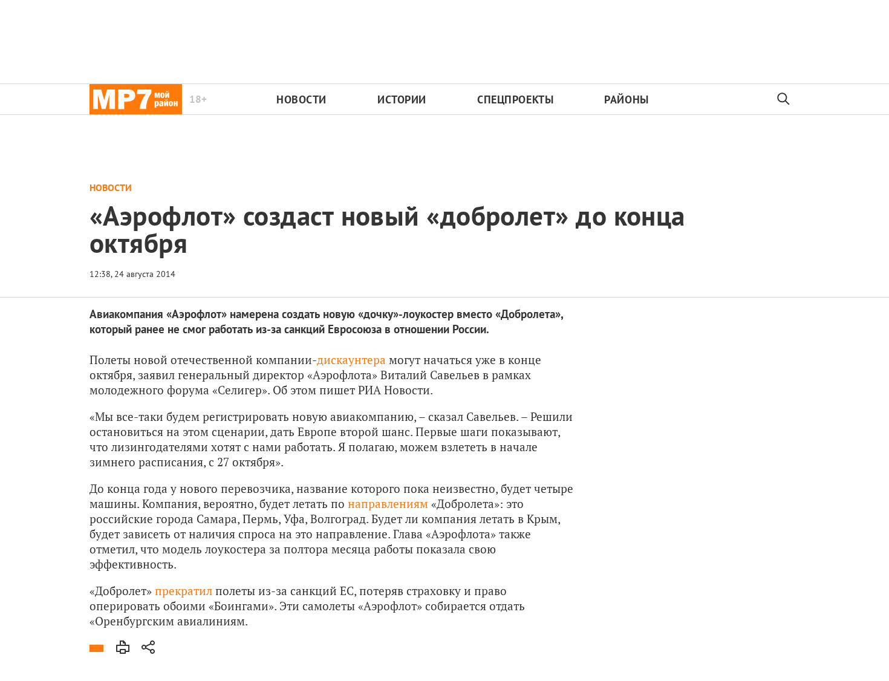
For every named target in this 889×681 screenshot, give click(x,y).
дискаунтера (351, 359)
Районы (626, 99)
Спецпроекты (515, 99)
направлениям (388, 503)
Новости (301, 99)
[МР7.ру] (136, 99)
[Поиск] (783, 99)
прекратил (183, 590)
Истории (401, 99)
